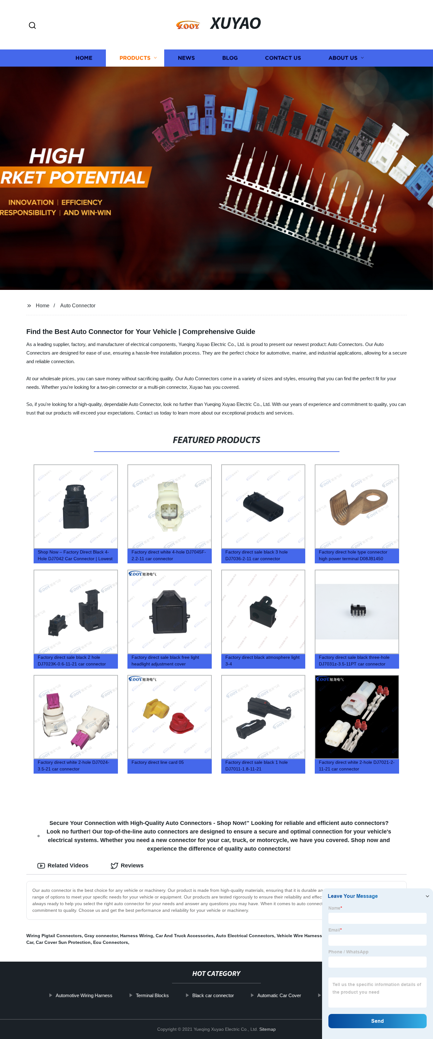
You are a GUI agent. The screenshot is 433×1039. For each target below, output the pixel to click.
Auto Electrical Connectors (245, 935)
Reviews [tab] (132, 865)
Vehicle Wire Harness (299, 935)
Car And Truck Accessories (185, 935)
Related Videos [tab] (68, 865)
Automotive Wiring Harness (83, 995)
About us (343, 58)
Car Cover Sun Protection (63, 942)
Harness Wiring (136, 935)
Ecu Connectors (110, 942)
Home (83, 58)
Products (135, 58)
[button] (32, 26)
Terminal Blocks (152, 995)
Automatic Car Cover (279, 995)
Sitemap (267, 1029)
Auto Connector (77, 305)
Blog (230, 58)
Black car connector (213, 995)
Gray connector (101, 935)
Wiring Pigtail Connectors (54, 935)
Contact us (283, 58)
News (186, 58)
